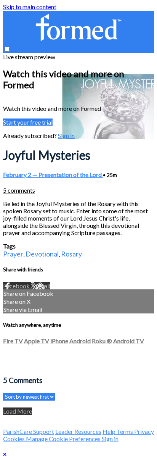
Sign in (66, 135)
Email (43, 285)
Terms (125, 431)
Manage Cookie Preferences (64, 438)
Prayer (13, 254)
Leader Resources (78, 431)
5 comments (19, 190)
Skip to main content (29, 6)
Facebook (17, 285)
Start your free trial (28, 122)
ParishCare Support (28, 431)
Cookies (14, 438)
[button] (7, 49)
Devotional (42, 254)
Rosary (71, 254)
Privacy (144, 431)
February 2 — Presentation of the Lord (53, 174)
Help (110, 431)
